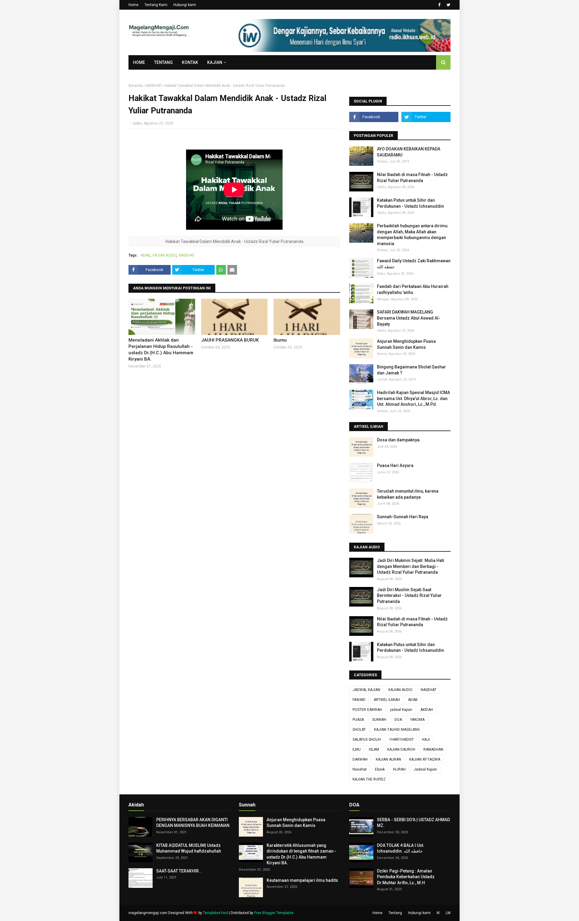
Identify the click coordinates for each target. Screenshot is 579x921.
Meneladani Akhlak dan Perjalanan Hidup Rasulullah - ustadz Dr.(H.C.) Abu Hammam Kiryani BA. (160, 349)
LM (448, 913)
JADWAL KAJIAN (366, 690)
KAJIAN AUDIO (164, 255)
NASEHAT (153, 86)
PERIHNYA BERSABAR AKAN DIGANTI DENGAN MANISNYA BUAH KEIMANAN (192, 822)
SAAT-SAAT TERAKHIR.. (178, 871)
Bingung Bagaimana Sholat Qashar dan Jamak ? (411, 369)
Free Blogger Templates (274, 913)
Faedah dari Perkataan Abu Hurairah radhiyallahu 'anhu (412, 289)
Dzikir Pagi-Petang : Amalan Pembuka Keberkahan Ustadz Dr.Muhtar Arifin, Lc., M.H (406, 877)
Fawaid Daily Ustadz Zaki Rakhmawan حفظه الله (414, 263)
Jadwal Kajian (425, 769)
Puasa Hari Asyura (395, 465)
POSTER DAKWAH (367, 710)
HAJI (426, 739)
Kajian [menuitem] (214, 62)
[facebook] (439, 5)
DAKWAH (360, 759)
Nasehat (360, 769)
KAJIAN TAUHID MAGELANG (397, 729)
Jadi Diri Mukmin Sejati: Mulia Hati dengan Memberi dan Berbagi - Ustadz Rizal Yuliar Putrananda (410, 566)
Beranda (135, 86)
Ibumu (280, 340)
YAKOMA (417, 720)
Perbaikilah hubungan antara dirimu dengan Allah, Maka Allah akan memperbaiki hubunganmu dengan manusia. (412, 234)
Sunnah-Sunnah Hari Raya (402, 516)
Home (133, 5)
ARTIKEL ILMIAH (387, 700)
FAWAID (359, 700)
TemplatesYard (215, 913)
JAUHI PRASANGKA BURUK (230, 340)
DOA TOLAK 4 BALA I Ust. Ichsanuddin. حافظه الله (400, 848)
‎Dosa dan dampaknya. (399, 439)
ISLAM (374, 749)
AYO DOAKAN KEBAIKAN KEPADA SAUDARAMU (408, 152)
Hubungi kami (184, 5)
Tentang (395, 913)
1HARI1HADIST (401, 739)
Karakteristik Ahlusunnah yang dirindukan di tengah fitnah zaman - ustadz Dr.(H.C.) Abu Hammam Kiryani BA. (301, 854)
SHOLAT (359, 729)
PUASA (358, 720)
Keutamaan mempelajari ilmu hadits (302, 880)
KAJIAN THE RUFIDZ (369, 779)
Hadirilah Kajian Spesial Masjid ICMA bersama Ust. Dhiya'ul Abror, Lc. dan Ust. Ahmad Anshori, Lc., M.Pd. (413, 398)
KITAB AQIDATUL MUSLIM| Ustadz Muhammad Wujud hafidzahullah (188, 848)
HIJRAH (399, 769)
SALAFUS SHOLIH (367, 739)
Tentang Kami (155, 5)
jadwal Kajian (401, 710)
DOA (398, 720)
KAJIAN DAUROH (401, 749)
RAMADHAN (433, 749)
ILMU (357, 749)
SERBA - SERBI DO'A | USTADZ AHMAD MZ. (413, 822)
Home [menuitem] (139, 62)
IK (438, 913)
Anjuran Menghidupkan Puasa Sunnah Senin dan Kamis (406, 344)
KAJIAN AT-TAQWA (424, 759)
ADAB (145, 255)
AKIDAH (426, 710)
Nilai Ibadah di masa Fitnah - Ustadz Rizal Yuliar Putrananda (412, 177)
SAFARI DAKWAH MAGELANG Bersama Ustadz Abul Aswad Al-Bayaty (408, 318)
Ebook (380, 769)
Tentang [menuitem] (163, 62)
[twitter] (448, 5)
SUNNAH (379, 720)
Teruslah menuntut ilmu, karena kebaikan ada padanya (407, 494)
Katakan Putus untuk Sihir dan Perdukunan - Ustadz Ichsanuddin (410, 203)
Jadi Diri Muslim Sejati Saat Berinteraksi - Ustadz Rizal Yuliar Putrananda (409, 595)
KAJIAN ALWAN (388, 759)
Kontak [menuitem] (190, 62)
